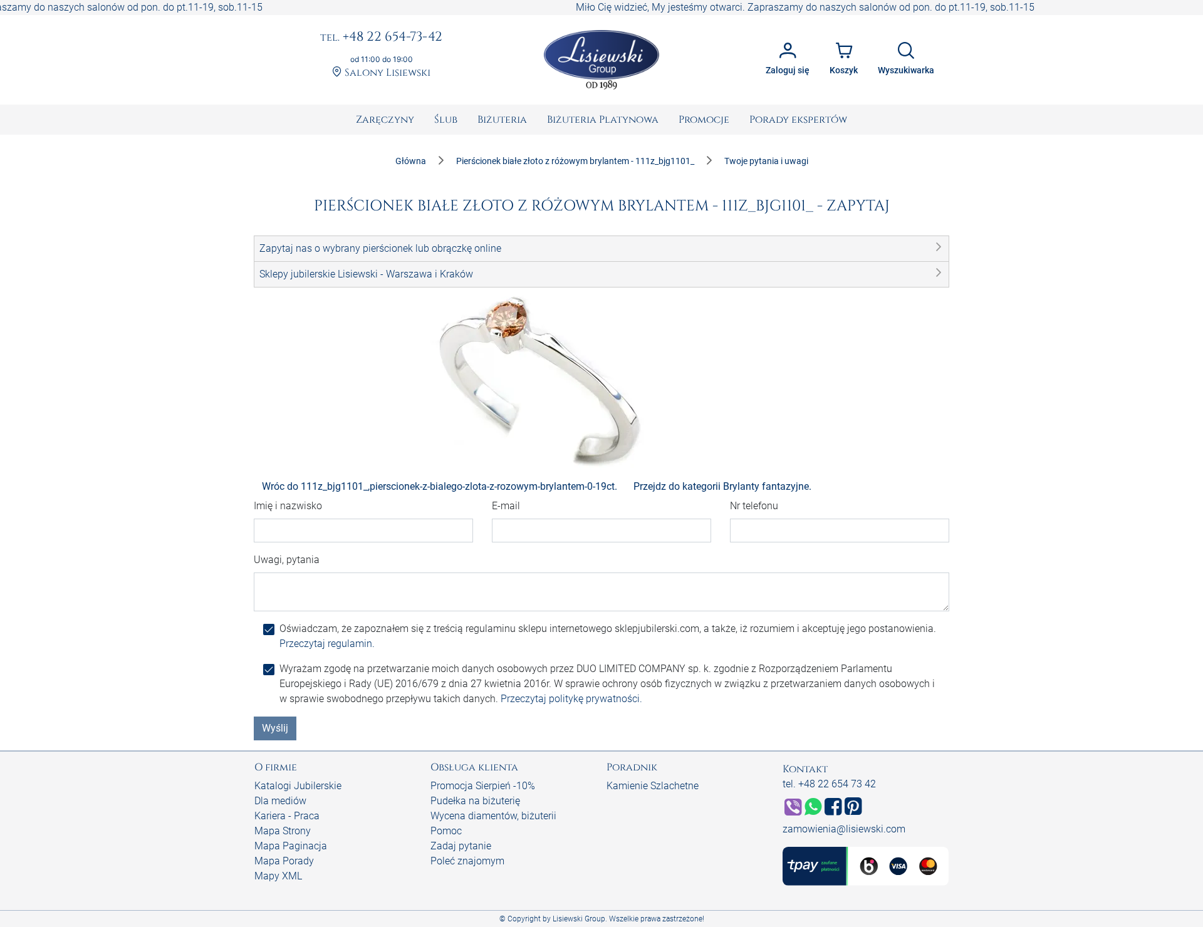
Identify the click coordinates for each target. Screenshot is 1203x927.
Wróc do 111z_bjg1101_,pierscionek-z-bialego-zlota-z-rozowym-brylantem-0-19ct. (439, 486)
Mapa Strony (282, 831)
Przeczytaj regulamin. (327, 644)
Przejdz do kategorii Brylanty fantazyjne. (722, 486)
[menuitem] (385, 120)
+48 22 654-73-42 (381, 37)
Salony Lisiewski (386, 73)
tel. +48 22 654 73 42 (829, 784)
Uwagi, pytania (287, 560)
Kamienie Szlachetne (653, 786)
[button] (601, 249)
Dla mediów (280, 801)
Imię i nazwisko (288, 506)
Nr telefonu (754, 506)
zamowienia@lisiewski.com (844, 829)
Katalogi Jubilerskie (297, 786)
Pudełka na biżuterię (475, 801)
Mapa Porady (284, 861)
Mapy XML (278, 876)
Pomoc (446, 831)
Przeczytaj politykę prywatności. (571, 699)
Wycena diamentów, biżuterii (493, 816)
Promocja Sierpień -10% (482, 786)
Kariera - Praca (287, 816)
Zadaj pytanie (460, 846)
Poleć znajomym (467, 861)
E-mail (506, 506)
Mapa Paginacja (290, 846)
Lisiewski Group (579, 918)
